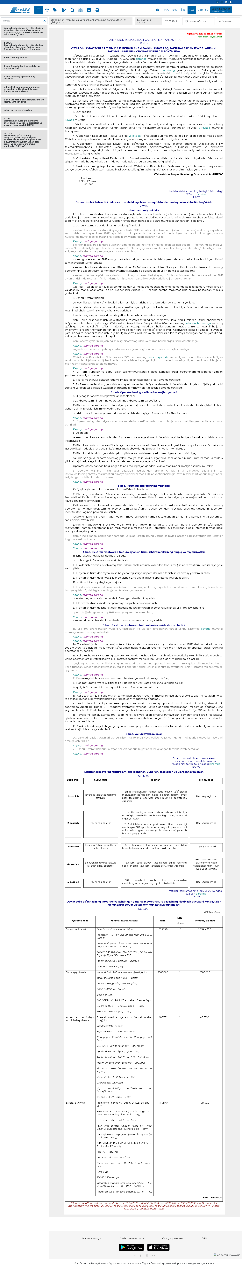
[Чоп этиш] (97, 10)
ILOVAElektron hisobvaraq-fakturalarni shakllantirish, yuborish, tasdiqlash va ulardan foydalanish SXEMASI (23, 121)
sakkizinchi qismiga (199, 323)
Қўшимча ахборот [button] (195, 21)
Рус (166, 9)
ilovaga (205, 628)
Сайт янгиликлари (132, 1238)
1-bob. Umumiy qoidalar (16, 57)
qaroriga (141, 58)
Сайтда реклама (173, 1238)
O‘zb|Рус (202, 9)
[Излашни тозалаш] (44, 21)
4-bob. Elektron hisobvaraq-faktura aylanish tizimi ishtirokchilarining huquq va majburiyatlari (22, 89)
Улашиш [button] (227, 21)
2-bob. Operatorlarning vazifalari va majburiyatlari (22, 67)
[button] (24, 31)
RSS (204, 1238)
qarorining (168, 70)
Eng (174, 9)
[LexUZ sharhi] (64, 10)
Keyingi (77, 241)
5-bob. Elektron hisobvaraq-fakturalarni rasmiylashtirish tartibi (24, 100)
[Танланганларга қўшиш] (47, 10)
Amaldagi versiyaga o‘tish (210, 37)
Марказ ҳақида (92, 1238)
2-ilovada (135, 135)
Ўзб (183, 9)
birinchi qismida (158, 357)
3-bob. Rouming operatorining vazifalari (19, 77)
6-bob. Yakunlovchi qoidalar (18, 110)
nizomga (214, 764)
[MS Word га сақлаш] (89, 10)
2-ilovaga (204, 127)
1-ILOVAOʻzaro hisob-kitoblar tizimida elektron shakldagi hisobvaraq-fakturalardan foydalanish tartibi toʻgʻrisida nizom (24, 46)
